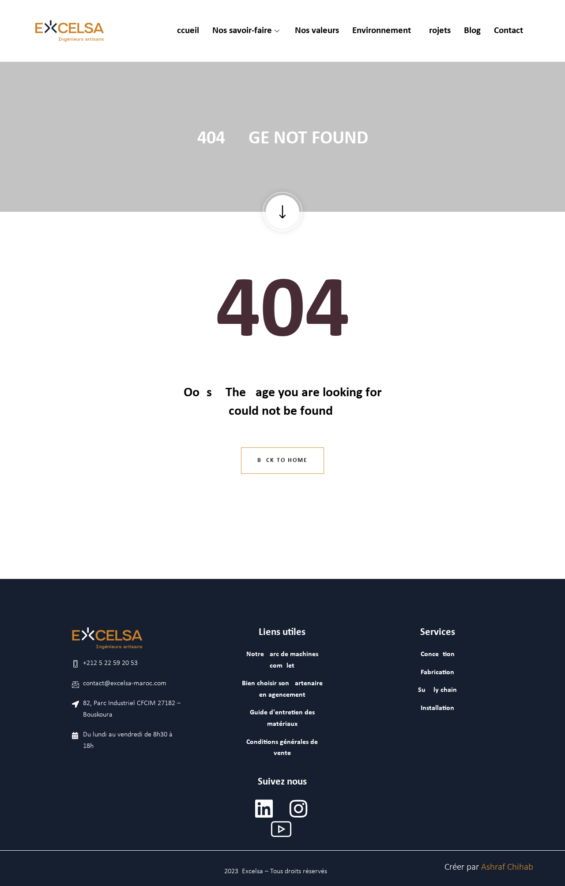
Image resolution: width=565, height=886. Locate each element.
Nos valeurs (317, 30)
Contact (508, 30)
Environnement (381, 30)
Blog (472, 30)
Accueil (185, 30)
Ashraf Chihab (507, 867)
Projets (437, 30)
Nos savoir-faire (242, 30)
